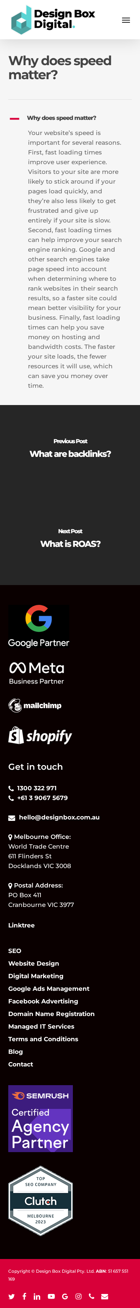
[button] (126, 19)
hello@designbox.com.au (59, 817)
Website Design (33, 963)
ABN (101, 1271)
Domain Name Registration (51, 1013)
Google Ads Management (48, 988)
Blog (15, 1051)
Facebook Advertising (43, 1001)
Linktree (21, 925)
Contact (20, 1064)
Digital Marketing (36, 976)
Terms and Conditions (43, 1039)
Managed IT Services (41, 1026)
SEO (14, 950)
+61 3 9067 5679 (42, 797)
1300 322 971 (37, 788)
